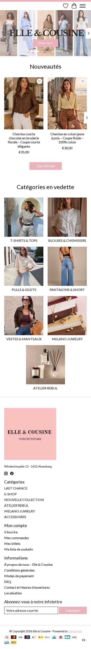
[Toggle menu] (82, 6)
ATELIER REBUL (45, 388)
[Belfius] (47, 637)
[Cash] (7, 637)
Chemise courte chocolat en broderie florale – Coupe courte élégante (24, 140)
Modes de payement (19, 576)
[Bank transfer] (74, 637)
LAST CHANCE (15, 488)
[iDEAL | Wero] (40, 637)
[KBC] (54, 637)
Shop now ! (47, 43)
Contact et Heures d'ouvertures (27, 587)
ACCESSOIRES (15, 517)
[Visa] (20, 637)
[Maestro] (27, 637)
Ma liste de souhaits (18, 549)
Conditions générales (19, 570)
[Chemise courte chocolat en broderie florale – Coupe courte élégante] (23, 103)
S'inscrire (11, 532)
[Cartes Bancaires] (67, 637)
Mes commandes (16, 538)
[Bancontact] (34, 637)
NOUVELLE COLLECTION (24, 500)
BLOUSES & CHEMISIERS (67, 240)
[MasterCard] (14, 637)
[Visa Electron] (7, 643)
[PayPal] (14, 643)
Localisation (13, 593)
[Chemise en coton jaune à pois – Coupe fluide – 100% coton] (67, 103)
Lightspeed (75, 631)
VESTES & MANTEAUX (23, 339)
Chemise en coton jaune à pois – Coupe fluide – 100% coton (67, 138)
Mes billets (12, 543)
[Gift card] (60, 637)
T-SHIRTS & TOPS (23, 240)
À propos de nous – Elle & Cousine (28, 564)
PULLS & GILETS (24, 290)
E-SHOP (10, 494)
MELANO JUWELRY (67, 339)
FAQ (7, 582)
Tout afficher (45, 166)
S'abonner (73, 610)
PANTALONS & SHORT (67, 290)
